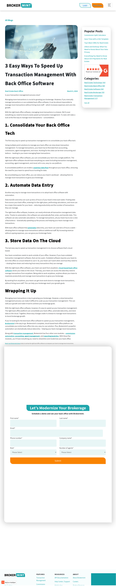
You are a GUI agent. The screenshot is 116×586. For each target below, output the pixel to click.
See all (86, 103)
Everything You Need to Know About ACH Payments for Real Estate (95, 59)
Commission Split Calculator (95, 35)
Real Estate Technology (94, 82)
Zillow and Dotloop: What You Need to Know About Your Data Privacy (96, 49)
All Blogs (9, 20)
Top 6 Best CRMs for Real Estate (96, 43)
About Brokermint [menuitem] (79, 578)
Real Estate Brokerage (94, 92)
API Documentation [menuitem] (61, 578)
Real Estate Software (94, 89)
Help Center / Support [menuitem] (62, 582)
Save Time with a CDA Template (96, 39)
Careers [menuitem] (75, 582)
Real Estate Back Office (94, 86)
